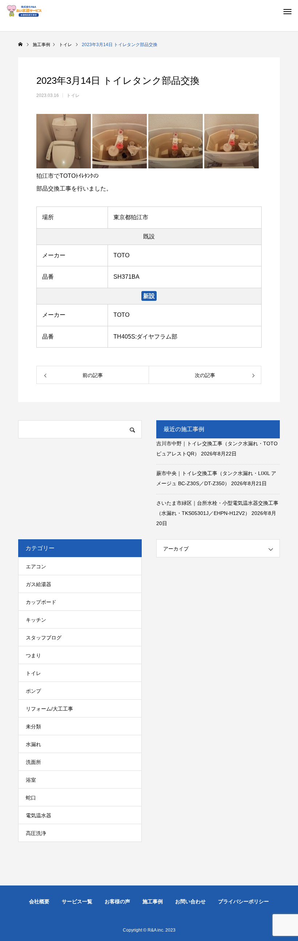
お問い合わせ (190, 901)
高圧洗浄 (36, 833)
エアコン (36, 566)
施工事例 (152, 901)
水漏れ (33, 744)
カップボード (41, 602)
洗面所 (33, 762)
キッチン (36, 620)
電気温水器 (38, 815)
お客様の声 (117, 901)
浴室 (31, 780)
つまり (33, 655)
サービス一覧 (77, 901)
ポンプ (33, 691)
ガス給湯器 (38, 584)
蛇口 (31, 798)
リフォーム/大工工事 (49, 709)
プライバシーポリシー (243, 901)
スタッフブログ (43, 638)
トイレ (73, 95)
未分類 (33, 726)
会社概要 (39, 901)
